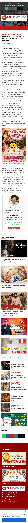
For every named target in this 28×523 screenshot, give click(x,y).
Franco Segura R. (6, 43)
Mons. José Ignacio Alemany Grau (9, 315)
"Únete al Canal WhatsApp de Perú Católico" (15, 223)
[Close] (26, 511)
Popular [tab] (12, 358)
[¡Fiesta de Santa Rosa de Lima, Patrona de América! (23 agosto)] (14, 248)
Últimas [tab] (4, 358)
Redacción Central (6, 262)
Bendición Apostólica (10, 5)
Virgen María (17, 281)
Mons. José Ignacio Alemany (8, 307)
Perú (21, 307)
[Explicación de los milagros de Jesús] (5, 407)
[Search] (25, 27)
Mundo (11, 34)
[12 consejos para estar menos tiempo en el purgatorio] (5, 397)
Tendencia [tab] (21, 358)
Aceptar (14, 520)
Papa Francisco (18, 34)
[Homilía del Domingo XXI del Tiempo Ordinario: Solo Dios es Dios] (14, 301)
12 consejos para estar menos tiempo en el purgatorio (17, 398)
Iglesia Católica (6, 34)
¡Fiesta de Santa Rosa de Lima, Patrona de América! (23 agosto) (18, 366)
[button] (2, 27)
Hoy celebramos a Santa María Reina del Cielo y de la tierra (18, 377)
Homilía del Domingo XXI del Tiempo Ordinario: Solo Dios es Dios (18, 389)
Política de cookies (15, 516)
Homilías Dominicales (7, 306)
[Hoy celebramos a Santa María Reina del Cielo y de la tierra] (14, 274)
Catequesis (13, 405)
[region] (14, 516)
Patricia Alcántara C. (7, 289)
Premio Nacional (20, 5)
